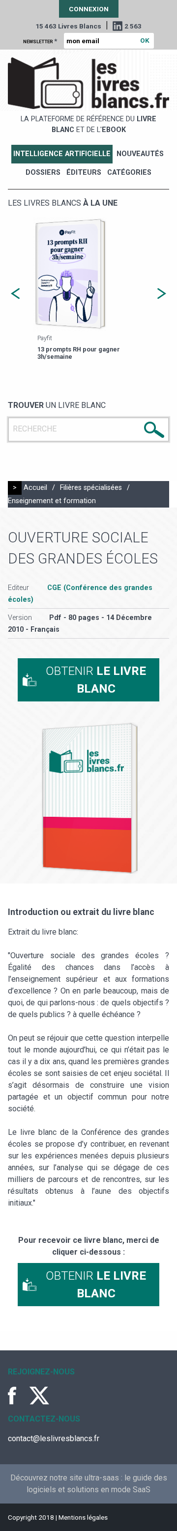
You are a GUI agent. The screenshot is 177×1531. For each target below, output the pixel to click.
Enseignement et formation (52, 501)
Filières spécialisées (91, 487)
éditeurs (83, 172)
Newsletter (40, 41)
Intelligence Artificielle (62, 154)
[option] (88, 290)
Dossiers (43, 172)
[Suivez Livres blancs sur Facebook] (18, 1395)
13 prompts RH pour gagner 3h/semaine (78, 353)
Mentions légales (83, 1517)
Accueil (35, 487)
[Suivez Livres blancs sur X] (39, 1395)
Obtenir (96, 680)
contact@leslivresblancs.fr (53, 1438)
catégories (129, 172)
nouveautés (140, 154)
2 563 (133, 26)
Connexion (89, 9)
